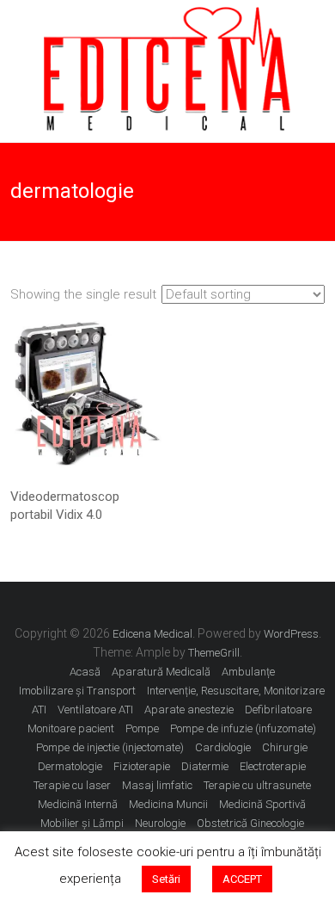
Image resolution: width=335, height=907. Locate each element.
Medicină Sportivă (262, 804)
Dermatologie (70, 766)
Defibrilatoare (278, 709)
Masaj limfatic (157, 785)
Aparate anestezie (189, 709)
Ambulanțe (248, 671)
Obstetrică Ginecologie (250, 823)
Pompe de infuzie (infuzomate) (243, 728)
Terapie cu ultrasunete (257, 785)
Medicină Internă (78, 804)
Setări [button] (166, 879)
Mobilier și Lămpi (82, 823)
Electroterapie (273, 766)
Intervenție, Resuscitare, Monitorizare (236, 690)
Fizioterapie (141, 766)
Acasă (85, 671)
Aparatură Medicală (161, 671)
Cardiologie (223, 747)
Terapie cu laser (72, 785)
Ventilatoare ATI (95, 709)
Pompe (142, 728)
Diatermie (204, 766)
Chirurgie (285, 747)
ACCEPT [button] (242, 879)
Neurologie (160, 823)
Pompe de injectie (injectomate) (110, 747)
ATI (39, 709)
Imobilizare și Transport (77, 690)
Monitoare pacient (70, 728)
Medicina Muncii (168, 804)
